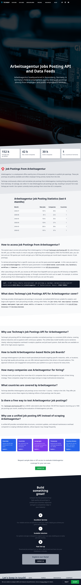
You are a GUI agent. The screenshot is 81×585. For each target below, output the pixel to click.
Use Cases (21, 2)
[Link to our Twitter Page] (62, 2)
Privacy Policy (43, 582)
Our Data (14, 2)
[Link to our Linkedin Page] (65, 2)
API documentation (52, 267)
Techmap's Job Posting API (58, 250)
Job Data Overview (17, 307)
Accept (75, 582)
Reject (67, 582)
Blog (55, 2)
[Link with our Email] (68, 2)
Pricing (40, 2)
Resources (48, 2)
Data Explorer (30, 2)
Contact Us (40, 468)
